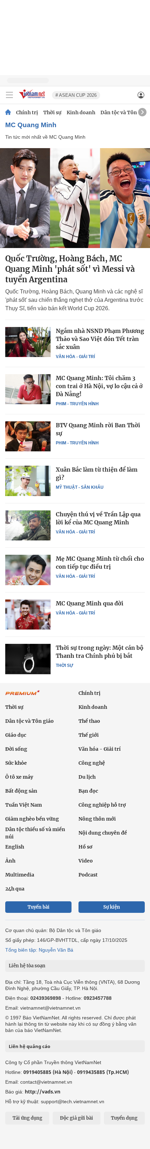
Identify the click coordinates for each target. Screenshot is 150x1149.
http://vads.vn (42, 1091)
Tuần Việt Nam (23, 805)
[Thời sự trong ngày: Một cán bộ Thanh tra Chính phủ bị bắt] (28, 659)
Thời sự (52, 112)
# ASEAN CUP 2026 (76, 95)
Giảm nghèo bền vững (32, 819)
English (14, 847)
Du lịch (87, 777)
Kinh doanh (81, 112)
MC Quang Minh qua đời (89, 603)
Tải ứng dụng (27, 1118)
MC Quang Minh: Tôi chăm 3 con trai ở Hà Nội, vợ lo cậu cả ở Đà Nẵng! (99, 386)
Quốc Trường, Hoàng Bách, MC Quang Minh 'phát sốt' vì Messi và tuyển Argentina (70, 269)
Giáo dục (15, 735)
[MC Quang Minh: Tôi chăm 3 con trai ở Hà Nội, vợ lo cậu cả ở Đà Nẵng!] (28, 389)
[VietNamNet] (8, 112)
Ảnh (10, 861)
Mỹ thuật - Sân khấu (80, 487)
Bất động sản (21, 791)
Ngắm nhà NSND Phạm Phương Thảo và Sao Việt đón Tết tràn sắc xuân (100, 338)
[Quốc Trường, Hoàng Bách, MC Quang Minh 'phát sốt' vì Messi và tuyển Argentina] (75, 198)
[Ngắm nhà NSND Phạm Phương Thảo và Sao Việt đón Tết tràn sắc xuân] (28, 342)
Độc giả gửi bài (76, 1118)
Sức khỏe (16, 763)
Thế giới (88, 735)
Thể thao (89, 721)
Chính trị (27, 112)
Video (85, 861)
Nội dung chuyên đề (102, 833)
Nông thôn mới (97, 819)
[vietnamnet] (32, 99)
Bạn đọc (88, 791)
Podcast (88, 875)
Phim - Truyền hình (77, 403)
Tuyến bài (39, 907)
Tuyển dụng (124, 1118)
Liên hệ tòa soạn (27, 966)
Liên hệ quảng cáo (29, 1046)
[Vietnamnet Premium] (22, 696)
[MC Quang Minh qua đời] (28, 614)
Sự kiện (111, 907)
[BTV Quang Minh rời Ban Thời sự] (28, 436)
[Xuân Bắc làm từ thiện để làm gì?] (28, 481)
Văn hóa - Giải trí (75, 356)
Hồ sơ (85, 847)
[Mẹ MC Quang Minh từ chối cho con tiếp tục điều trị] (28, 570)
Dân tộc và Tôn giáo (124, 112)
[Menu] (9, 95)
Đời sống (16, 749)
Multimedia (19, 875)
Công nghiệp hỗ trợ (102, 805)
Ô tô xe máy (19, 777)
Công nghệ (91, 763)
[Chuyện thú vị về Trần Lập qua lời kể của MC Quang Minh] (28, 525)
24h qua (14, 889)
